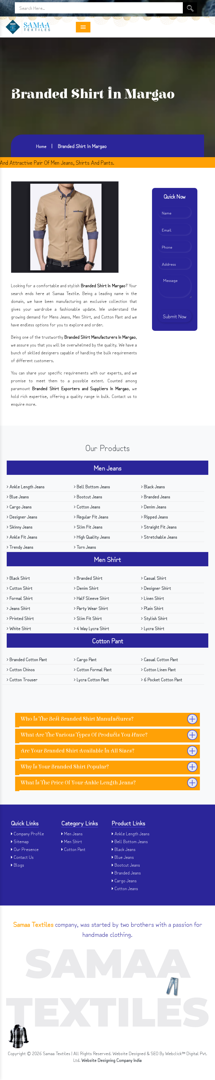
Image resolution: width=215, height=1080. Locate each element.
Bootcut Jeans (89, 496)
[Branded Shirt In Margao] (65, 226)
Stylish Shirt (155, 618)
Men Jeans (107, 467)
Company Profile (28, 833)
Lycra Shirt (153, 628)
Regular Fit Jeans (92, 516)
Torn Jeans (86, 546)
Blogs (18, 864)
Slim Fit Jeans (89, 526)
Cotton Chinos (21, 669)
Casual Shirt (154, 577)
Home (41, 146)
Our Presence (26, 849)
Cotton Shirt (20, 587)
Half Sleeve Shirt (92, 598)
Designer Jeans (22, 516)
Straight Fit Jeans (160, 526)
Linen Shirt (153, 598)
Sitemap (21, 841)
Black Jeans (154, 486)
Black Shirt (19, 577)
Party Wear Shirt (92, 608)
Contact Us (23, 856)
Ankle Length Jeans (26, 486)
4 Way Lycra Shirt (92, 628)
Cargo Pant (86, 659)
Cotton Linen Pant (159, 669)
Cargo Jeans (20, 506)
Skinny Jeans (20, 526)
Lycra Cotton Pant (92, 679)
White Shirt (19, 628)
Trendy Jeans (20, 546)
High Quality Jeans (93, 536)
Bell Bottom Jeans (93, 486)
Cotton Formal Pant (94, 669)
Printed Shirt (21, 618)
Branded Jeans (156, 496)
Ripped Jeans (155, 516)
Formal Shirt (20, 598)
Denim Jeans (154, 506)
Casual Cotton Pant (160, 659)
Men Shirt (107, 559)
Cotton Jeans (88, 506)
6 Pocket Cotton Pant (162, 679)
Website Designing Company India (111, 1060)
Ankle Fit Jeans (22, 536)
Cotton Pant (107, 640)
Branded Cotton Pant (27, 659)
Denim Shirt (87, 587)
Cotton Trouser (23, 679)
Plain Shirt (153, 608)
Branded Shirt (89, 577)
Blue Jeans (18, 496)
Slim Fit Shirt (89, 618)
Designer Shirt (157, 587)
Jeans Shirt (19, 608)
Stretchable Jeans (160, 536)
